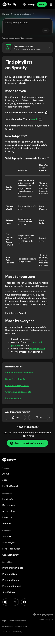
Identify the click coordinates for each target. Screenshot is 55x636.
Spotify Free (8, 592)
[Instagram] (5, 602)
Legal (4, 621)
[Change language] (24, 4)
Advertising (8, 511)
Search (34, 119)
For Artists (7, 498)
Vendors (6, 523)
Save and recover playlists (19, 372)
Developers (8, 505)
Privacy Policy (7, 626)
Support (6, 536)
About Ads (6, 632)
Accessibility (17, 632)
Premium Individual (12, 567)
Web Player (8, 542)
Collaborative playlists (17, 385)
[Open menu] (51, 4)
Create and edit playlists (18, 391)
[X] (15, 602)
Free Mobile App (11, 548)
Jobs (4, 479)
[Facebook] (24, 602)
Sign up (31, 4)
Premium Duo (9, 573)
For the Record (10, 486)
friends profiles (37, 348)
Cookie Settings (21, 626)
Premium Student (11, 586)
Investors (7, 517)
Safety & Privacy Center (17, 621)
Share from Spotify (15, 379)
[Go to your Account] (48, 47)
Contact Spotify (10, 554)
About (5, 473)
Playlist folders (13, 398)
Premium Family (10, 580)
